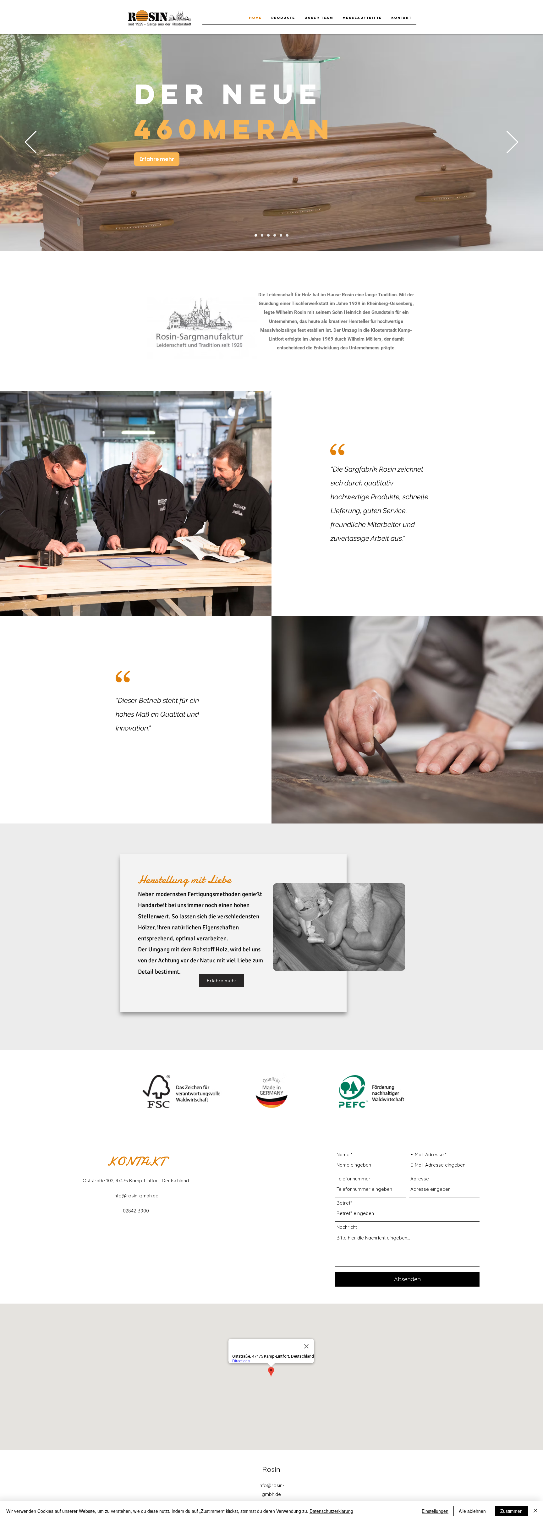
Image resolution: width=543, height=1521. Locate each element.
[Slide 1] (287, 235)
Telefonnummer (353, 1178)
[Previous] (30, 142)
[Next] (512, 142)
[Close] (535, 1511)
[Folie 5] (256, 235)
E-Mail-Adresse (427, 1154)
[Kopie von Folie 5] (262, 235)
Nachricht (347, 1227)
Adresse (419, 1178)
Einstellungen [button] (435, 1511)
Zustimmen (511, 1511)
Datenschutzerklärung (331, 1511)
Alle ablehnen (472, 1511)
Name (343, 1154)
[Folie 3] (281, 235)
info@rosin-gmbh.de (135, 1196)
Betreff (344, 1203)
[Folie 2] (274, 235)
